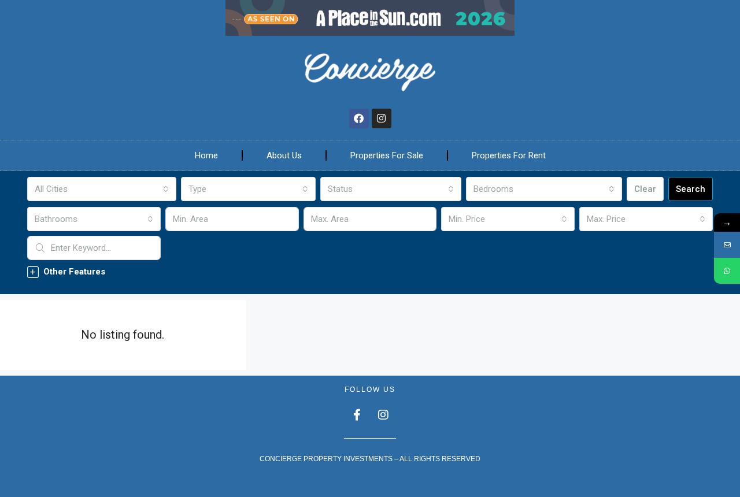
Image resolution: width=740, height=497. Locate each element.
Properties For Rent (509, 155)
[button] (370, 272)
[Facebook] (359, 118)
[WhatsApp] (727, 271)
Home (206, 155)
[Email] (727, 245)
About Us (284, 155)
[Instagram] (381, 118)
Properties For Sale (386, 155)
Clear (645, 189)
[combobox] (101, 189)
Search (690, 189)
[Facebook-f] (357, 414)
